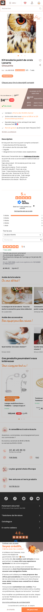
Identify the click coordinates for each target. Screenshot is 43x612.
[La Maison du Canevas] (2, 2)
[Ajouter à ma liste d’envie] (27, 371)
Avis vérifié (7, 249)
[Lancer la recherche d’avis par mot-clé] (41, 240)
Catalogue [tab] (7, 521)
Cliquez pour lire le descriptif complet (18, 83)
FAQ (37, 457)
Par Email (13, 457)
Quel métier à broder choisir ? (14, 347)
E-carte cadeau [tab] (9, 528)
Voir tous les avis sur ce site (23, 211)
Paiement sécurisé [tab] (10, 506)
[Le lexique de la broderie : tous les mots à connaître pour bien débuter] (17, 296)
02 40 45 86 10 (17, 450)
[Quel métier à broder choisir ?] (17, 336)
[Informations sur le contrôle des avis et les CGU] (34, 206)
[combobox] (21, 8)
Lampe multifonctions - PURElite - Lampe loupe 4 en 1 (15, 405)
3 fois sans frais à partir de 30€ (13, 508)
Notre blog (14, 486)
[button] (32, 3)
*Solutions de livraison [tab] (12, 515)
